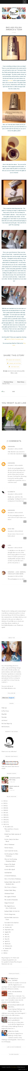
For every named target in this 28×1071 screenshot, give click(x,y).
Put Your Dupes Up (7, 723)
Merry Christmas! (9, 844)
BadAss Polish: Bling (10, 890)
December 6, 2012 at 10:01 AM (15, 531)
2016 (4, 815)
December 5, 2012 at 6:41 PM (15, 494)
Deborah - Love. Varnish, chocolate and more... (17, 573)
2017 (4, 812)
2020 (4, 805)
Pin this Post (15, 366)
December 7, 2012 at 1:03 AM (15, 547)
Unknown (11, 446)
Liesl (9, 545)
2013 (4, 822)
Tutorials (4, 717)
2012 (4, 824)
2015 (4, 817)
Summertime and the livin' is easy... (14, 779)
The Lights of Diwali (10, 896)
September (8, 929)
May (6, 939)
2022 (4, 801)
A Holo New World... (13, 1031)
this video (10, 80)
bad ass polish (20, 371)
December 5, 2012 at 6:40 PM (15, 465)
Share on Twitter (15, 363)
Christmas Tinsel (9, 893)
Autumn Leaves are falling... (14, 787)
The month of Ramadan (11, 899)
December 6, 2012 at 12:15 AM (15, 512)
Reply (25, 455)
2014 (4, 819)
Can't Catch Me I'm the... (11, 851)
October (7, 927)
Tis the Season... (9, 847)
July (6, 934)
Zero (5, 427)
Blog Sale (4, 714)
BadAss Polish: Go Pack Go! (12, 911)
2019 (4, 808)
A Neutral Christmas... (11, 875)
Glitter (12, 373)
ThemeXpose (13, 1067)
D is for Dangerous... (10, 914)
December (8, 826)
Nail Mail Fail (8, 872)
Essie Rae (11, 529)
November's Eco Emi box (12, 922)
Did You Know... (6, 726)
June (6, 936)
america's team (12, 371)
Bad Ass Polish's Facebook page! (14, 339)
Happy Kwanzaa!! (9, 903)
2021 (4, 803)
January (7, 948)
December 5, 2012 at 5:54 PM (15, 449)
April (6, 941)
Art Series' (4, 720)
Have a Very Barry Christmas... (13, 879)
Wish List (4, 708)
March (6, 943)
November (8, 925)
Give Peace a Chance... (11, 887)
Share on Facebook (14, 359)
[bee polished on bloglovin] (8, 698)
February (7, 946)
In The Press (5, 711)
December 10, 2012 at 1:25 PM (15, 576)
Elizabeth (11, 491)
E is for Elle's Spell (10, 869)
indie (16, 373)
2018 (4, 810)
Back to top (22, 1069)
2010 (4, 953)
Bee (13, 391)
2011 (4, 950)
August (6, 932)
